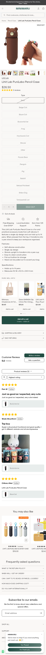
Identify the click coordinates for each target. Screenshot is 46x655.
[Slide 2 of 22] (9, 73)
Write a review (34, 355)
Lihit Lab (5, 78)
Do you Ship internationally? (15, 589)
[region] (23, 296)
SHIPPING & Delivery (13, 333)
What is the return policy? (13, 568)
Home (4, 21)
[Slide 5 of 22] (26, 73)
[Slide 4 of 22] (21, 73)
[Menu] (2, 8)
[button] (7, 90)
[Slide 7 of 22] (38, 73)
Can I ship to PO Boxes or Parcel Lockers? (20, 578)
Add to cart (10, 309)
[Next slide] (41, 534)
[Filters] (4, 377)
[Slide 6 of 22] (32, 73)
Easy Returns (11, 338)
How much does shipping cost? (15, 583)
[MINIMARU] (23, 8)
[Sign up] (41, 613)
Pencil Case (12, 21)
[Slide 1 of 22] (3, 73)
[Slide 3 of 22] (15, 73)
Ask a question (34, 360)
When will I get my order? (13, 573)
